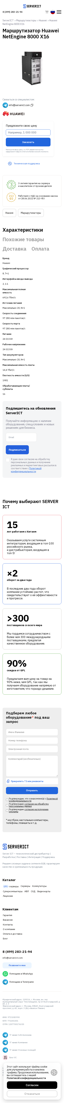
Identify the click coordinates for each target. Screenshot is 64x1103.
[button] (59, 12)
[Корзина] (47, 12)
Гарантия (7, 915)
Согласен (32, 1085)
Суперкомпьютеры (13, 891)
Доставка (14, 249)
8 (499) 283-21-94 (12, 11)
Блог (5, 938)
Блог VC (13, 1057)
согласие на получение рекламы (28, 810)
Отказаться (32, 1094)
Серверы (25, 886)
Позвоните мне (17, 965)
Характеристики (23, 230)
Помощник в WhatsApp (21, 973)
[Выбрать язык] (52, 11)
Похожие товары (23, 239)
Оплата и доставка (12, 933)
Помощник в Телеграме (21, 981)
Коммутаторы (39, 886)
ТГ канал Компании (18, 1042)
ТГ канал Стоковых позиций (22, 1050)
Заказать (28, 142)
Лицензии (8, 896)
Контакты (8, 924)
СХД (33, 891)
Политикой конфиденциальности (26, 470)
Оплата (40, 249)
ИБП (27, 891)
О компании (9, 929)
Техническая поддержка (27, 163)
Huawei (9, 212)
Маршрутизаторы (31, 212)
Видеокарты (43, 891)
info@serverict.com (13, 957)
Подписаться (17, 449)
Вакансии (8, 919)
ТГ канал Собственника (20, 1035)
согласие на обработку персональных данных (29, 805)
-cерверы (11, 886)
